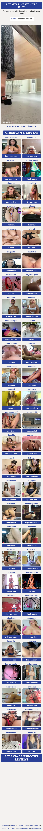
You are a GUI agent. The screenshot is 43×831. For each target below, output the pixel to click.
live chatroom (31, 660)
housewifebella (11, 366)
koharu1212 (32, 549)
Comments (13, 126)
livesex (32, 339)
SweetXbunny (11, 343)
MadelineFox (11, 274)
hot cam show (32, 293)
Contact (13, 825)
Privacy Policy (23, 825)
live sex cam (32, 202)
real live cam (11, 660)
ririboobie (11, 297)
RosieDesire (11, 709)
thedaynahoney (11, 137)
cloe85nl (11, 389)
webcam (11, 225)
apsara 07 (32, 732)
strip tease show (32, 728)
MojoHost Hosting (9, 828)
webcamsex (11, 522)
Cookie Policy (35, 825)
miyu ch (11, 458)
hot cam (11, 408)
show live (11, 545)
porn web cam (32, 568)
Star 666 (32, 320)
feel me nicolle (11, 664)
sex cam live (11, 202)
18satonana (11, 480)
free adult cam (32, 476)
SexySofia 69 (32, 412)
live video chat (11, 156)
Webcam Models (23, 828)
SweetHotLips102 (31, 709)
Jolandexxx (11, 618)
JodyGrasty (11, 160)
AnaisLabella (11, 732)
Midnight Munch (31, 160)
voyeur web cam (31, 522)
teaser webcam (11, 339)
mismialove (31, 435)
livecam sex (11, 270)
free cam (31, 247)
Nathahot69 (31, 618)
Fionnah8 (31, 366)
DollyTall (32, 343)
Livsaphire (11, 641)
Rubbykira (32, 641)
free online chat (11, 453)
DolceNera (32, 526)
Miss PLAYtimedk (31, 595)
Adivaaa (32, 206)
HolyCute (31, 458)
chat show (32, 385)
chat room (11, 362)
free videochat (32, 682)
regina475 (32, 389)
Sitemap (5, 825)
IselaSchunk (32, 664)
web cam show (32, 408)
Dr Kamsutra (11, 229)
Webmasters (36, 828)
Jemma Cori (31, 137)
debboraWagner (11, 320)
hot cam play (32, 156)
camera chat (32, 431)
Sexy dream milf (11, 412)
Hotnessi (31, 297)
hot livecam (32, 179)
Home (13, 18)
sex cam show (11, 179)
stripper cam (11, 316)
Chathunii (32, 687)
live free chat (32, 637)
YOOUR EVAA (11, 526)
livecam (11, 247)
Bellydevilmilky (32, 572)
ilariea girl (11, 549)
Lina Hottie (32, 252)
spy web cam (32, 453)
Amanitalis (11, 206)
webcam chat (31, 270)
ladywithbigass (32, 274)
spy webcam (32, 545)
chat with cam (11, 614)
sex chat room (32, 316)
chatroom (11, 705)
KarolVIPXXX (11, 687)
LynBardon (11, 572)
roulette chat (11, 591)
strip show (11, 476)
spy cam (31, 751)
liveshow (31, 225)
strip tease (11, 431)
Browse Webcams (25, 18)
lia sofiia (11, 435)
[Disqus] (21, 793)
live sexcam (11, 682)
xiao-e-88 (11, 183)
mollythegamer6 (31, 503)
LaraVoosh (11, 503)
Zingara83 (11, 252)
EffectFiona (11, 595)
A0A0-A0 (32, 229)
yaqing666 (32, 480)
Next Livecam (28, 126)
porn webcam (31, 362)
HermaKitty (31, 183)
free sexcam (11, 499)
